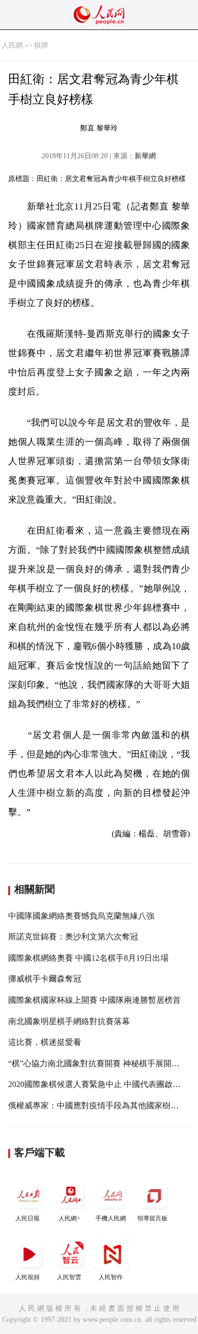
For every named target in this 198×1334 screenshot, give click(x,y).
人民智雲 (69, 1277)
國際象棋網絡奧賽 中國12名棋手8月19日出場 (88, 958)
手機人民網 (110, 1218)
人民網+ (69, 1218)
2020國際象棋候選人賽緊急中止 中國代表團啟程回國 (102, 1084)
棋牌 (41, 45)
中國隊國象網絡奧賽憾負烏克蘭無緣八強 (81, 915)
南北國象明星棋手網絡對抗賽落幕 (69, 1021)
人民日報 (27, 1218)
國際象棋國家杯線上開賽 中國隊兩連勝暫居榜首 (94, 1000)
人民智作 (110, 1277)
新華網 (145, 156)
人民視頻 (27, 1277)
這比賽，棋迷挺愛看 (44, 1042)
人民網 (12, 45)
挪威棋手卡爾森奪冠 (44, 978)
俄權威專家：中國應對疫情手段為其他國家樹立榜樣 (101, 1105)
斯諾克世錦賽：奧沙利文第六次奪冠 (73, 936)
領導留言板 (152, 1218)
